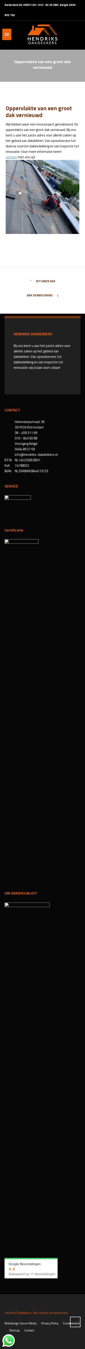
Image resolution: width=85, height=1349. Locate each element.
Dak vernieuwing (40, 295)
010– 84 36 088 (48, 5)
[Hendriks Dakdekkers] (42, 34)
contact (11, 157)
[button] (5, 1343)
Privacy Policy (49, 1323)
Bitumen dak (45, 281)
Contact (29, 1330)
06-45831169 (27, 5)
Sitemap (14, 1330)
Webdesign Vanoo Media (21, 1323)
